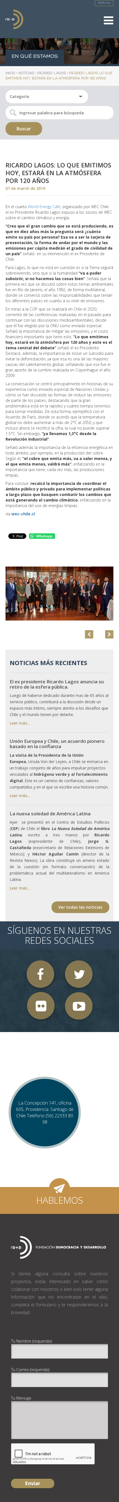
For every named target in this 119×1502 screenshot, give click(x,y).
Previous (89, 634)
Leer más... (20, 723)
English (104, 2)
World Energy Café (44, 206)
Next (109, 634)
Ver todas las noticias (80, 907)
